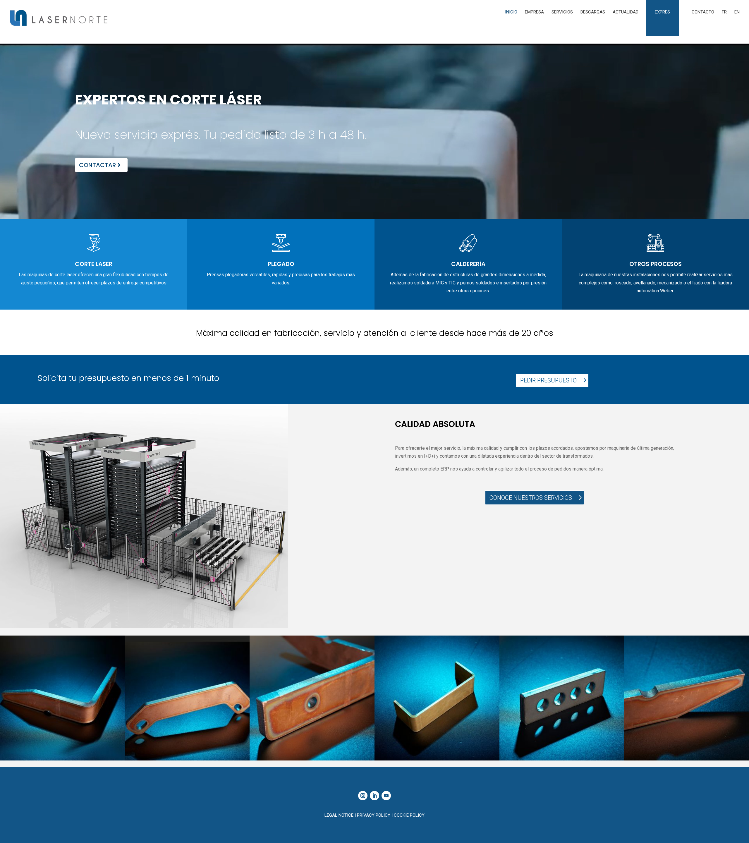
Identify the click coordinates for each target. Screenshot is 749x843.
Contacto (703, 12)
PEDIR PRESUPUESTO (548, 380)
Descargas (592, 12)
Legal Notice (339, 815)
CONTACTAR (97, 165)
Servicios (562, 12)
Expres (662, 12)
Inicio (511, 12)
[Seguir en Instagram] (362, 795)
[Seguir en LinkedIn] (374, 795)
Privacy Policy (374, 815)
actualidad (625, 12)
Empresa (534, 12)
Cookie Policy (409, 815)
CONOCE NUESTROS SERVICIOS (530, 497)
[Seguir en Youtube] (386, 795)
